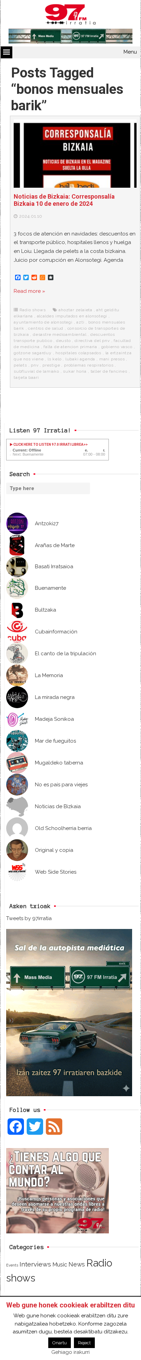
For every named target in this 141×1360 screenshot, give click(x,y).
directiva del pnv (92, 340)
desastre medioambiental (59, 334)
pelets (20, 365)
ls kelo (55, 359)
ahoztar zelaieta (75, 309)
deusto (63, 340)
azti (80, 322)
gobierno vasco (116, 346)
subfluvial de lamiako (36, 371)
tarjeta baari (26, 377)
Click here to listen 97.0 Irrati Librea (48, 444)
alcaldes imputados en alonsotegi (72, 316)
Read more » (29, 291)
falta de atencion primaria (70, 346)
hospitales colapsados (78, 352)
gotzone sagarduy (33, 352)
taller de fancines (109, 371)
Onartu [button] (59, 1342)
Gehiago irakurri (70, 1352)
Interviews (35, 1264)
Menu (130, 52)
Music (59, 1264)
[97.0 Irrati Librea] (70, 16)
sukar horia (75, 371)
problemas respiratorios (88, 365)
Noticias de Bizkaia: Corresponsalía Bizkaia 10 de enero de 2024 (64, 200)
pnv (34, 365)
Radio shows (33, 309)
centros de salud (45, 328)
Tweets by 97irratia (29, 918)
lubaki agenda (80, 359)
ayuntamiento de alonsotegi (43, 322)
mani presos (112, 359)
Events (12, 1265)
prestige (51, 365)
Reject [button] (84, 1342)
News (76, 1264)
